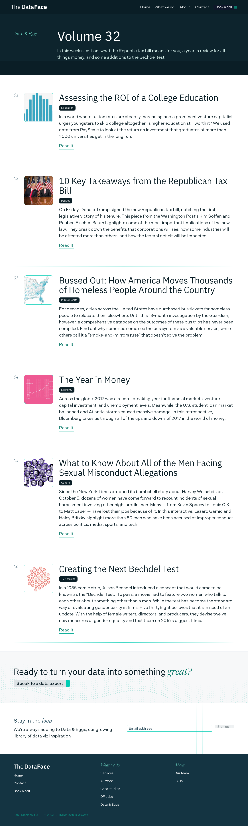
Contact (202, 7)
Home (145, 7)
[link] (225, 7)
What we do (164, 7)
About (184, 7)
